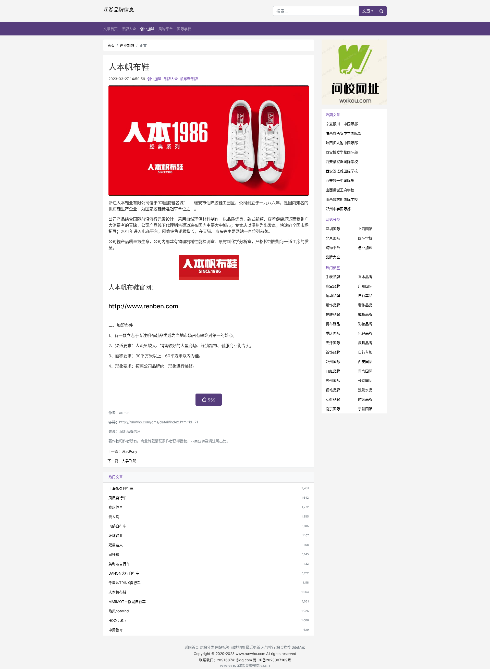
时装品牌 (365, 399)
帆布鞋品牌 (189, 79)
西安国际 (365, 361)
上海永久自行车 (120, 488)
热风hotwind (118, 611)
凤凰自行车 (117, 498)
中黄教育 (115, 630)
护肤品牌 (333, 314)
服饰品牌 (333, 305)
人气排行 (268, 647)
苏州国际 (333, 380)
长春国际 (365, 380)
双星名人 (115, 545)
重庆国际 (333, 333)
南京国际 (333, 409)
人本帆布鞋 (117, 592)
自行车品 (365, 295)
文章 (366, 11)
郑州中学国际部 (338, 209)
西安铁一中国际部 (340, 180)
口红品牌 (333, 371)
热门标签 (333, 268)
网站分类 (333, 219)
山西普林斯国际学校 (342, 199)
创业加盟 (147, 29)
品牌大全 (129, 29)
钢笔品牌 (333, 390)
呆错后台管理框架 (248, 665)
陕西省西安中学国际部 (343, 133)
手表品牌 (333, 276)
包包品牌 (365, 333)
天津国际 (333, 342)
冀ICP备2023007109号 (272, 660)
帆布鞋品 (333, 324)
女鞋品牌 (333, 399)
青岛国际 (365, 371)
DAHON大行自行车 (123, 573)
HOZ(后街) (117, 620)
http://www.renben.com (143, 306)
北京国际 (333, 238)
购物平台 (165, 29)
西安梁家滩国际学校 (342, 161)
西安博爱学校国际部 (342, 152)
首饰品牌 (333, 352)
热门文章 (115, 477)
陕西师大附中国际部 (342, 143)
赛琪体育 (115, 507)
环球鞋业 (115, 535)
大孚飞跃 (129, 461)
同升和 (113, 554)
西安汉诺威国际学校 (342, 171)
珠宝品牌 (333, 286)
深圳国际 (333, 228)
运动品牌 (333, 295)
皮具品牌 (365, 342)
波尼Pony (129, 451)
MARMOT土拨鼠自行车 (127, 601)
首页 (111, 45)
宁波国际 (365, 409)
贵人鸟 (113, 516)
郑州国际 (333, 361)
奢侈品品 (365, 305)
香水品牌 (365, 276)
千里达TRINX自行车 (124, 582)
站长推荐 (283, 647)
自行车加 (365, 352)
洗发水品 (365, 390)
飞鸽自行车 (117, 526)
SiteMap (298, 647)
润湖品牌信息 (118, 10)
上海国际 (365, 228)
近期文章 (333, 114)
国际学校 (184, 29)
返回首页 (192, 647)
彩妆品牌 (365, 324)
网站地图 (237, 647)
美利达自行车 (119, 564)
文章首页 (110, 29)
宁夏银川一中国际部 (342, 124)
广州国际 (365, 286)
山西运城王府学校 (340, 190)
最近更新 (253, 647)
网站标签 (222, 647)
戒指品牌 (365, 314)
